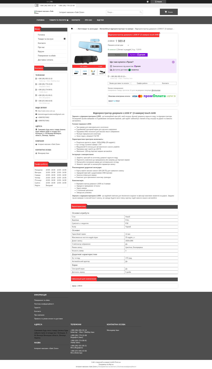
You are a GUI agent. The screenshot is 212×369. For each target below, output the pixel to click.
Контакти (76, 20)
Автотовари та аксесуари (88, 29)
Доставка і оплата (45, 60)
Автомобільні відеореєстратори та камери (116, 29)
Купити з (133, 55)
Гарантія (37, 308)
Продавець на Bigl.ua (106, 364)
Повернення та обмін (47, 56)
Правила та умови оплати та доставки (48, 319)
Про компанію (39, 315)
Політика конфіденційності (44, 304)
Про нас (88, 20)
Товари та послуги (57, 20)
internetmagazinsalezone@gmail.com (51, 114)
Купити (117, 55)
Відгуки (100, 20)
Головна (40, 20)
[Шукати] (141, 12)
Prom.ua (118, 362)
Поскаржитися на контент (107, 367)
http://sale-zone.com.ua (46, 111)
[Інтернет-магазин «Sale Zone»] (45, 12)
